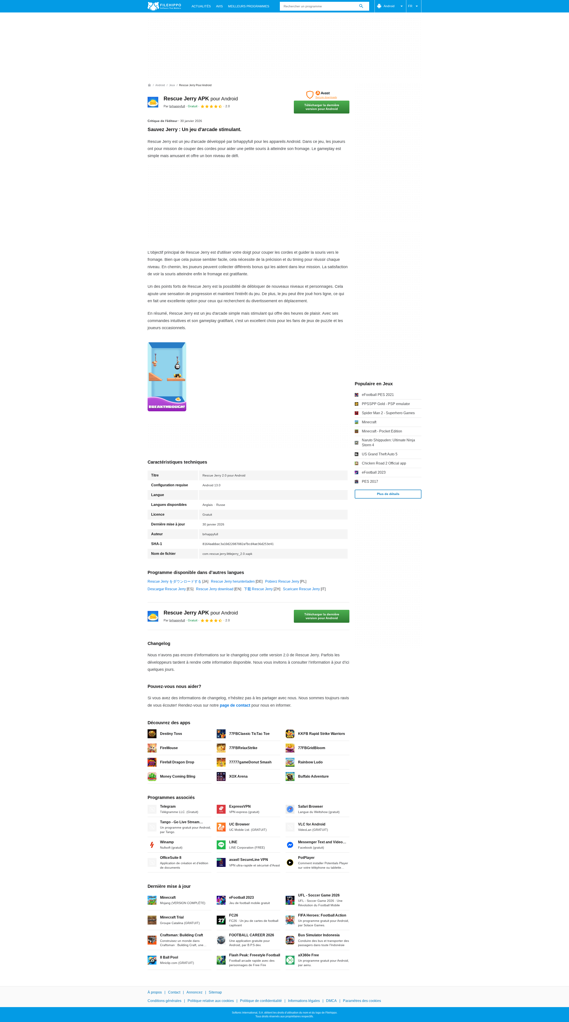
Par (174, 106)
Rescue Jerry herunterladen (233, 581)
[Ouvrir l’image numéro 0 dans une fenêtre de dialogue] (167, 376)
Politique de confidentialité (261, 1001)
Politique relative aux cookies (211, 1001)
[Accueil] (149, 85)
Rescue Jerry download (214, 589)
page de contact (235, 705)
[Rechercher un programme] (361, 6)
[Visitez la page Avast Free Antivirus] (321, 95)
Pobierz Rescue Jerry (282, 581)
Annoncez (194, 992)
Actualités (201, 6)
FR (410, 6)
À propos (155, 992)
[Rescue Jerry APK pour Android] (153, 102)
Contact (174, 992)
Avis (219, 6)
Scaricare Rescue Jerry (301, 589)
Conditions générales (164, 1001)
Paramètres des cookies (362, 1001)
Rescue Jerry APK (201, 98)
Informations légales (304, 1001)
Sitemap (215, 992)
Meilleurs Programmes (248, 6)
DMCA (331, 1001)
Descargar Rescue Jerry (167, 589)
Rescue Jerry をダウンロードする (174, 581)
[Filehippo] (164, 6)
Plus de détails (388, 494)
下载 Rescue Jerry (258, 589)
